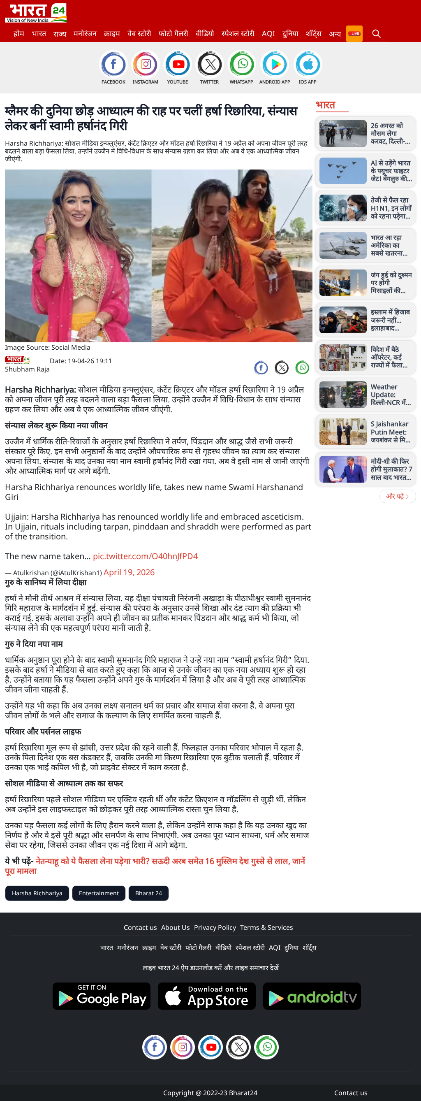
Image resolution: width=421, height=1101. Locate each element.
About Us (175, 927)
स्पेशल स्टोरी (238, 33)
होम (19, 33)
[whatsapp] (302, 368)
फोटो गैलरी (173, 33)
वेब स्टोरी (139, 33)
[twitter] (281, 368)
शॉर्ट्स (314, 33)
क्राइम (112, 33)
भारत (39, 33)
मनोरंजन (85, 33)
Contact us (140, 927)
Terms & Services (266, 927)
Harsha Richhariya (37, 893)
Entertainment (99, 893)
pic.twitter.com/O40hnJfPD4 (145, 556)
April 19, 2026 (129, 572)
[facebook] (261, 368)
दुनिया (290, 33)
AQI (268, 33)
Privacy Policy (215, 927)
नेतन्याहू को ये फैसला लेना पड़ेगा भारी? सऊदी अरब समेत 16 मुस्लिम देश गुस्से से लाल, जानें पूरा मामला (155, 865)
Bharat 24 (148, 893)
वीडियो (205, 33)
